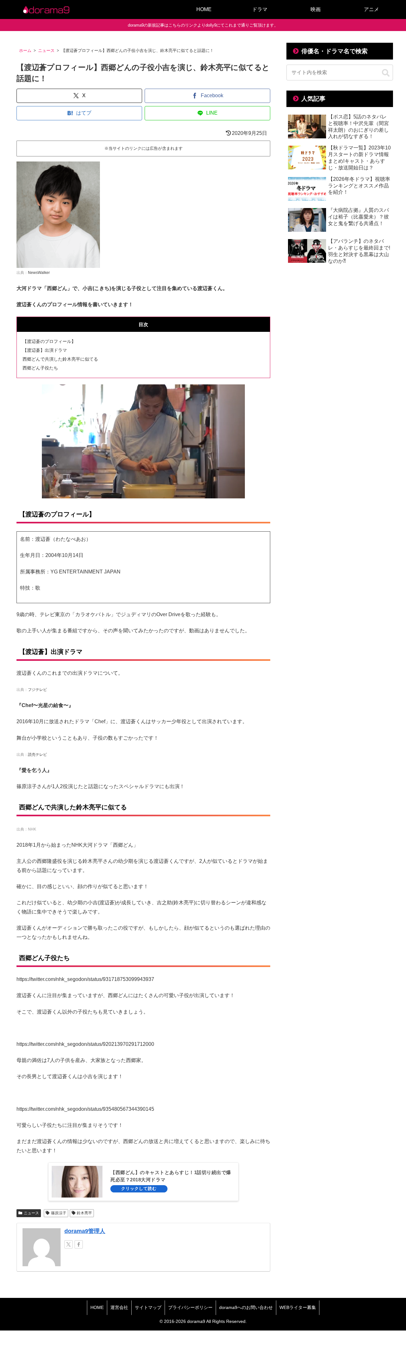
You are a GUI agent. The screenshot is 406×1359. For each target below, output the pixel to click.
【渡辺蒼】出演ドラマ (45, 350)
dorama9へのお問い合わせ (246, 1307)
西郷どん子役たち (40, 367)
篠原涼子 (58, 1213)
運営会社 (119, 1307)
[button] (385, 73)
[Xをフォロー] (68, 1244)
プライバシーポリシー (190, 1307)
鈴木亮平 (84, 1213)
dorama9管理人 (84, 1231)
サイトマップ (148, 1307)
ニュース (31, 1213)
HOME (97, 1307)
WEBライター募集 (297, 1307)
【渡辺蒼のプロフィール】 (49, 341)
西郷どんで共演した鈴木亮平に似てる (60, 359)
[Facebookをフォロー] (79, 1244)
